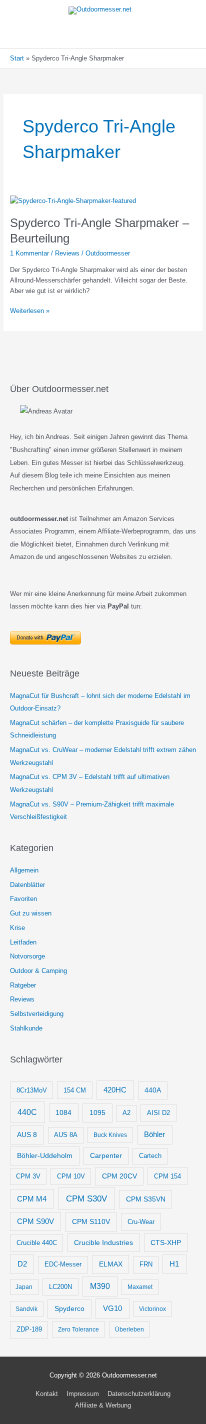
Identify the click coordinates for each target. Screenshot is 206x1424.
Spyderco (69, 1308)
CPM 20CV (119, 1176)
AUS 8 (27, 1134)
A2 (126, 1113)
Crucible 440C (36, 1242)
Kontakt (47, 1394)
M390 (100, 1286)
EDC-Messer (63, 1264)
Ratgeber (23, 985)
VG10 (112, 1308)
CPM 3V (28, 1176)
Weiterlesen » (30, 311)
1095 (98, 1112)
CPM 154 (167, 1176)
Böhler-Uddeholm (44, 1156)
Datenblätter (27, 884)
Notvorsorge (27, 956)
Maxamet (140, 1287)
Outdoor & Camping (38, 970)
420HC (115, 1090)
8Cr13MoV (31, 1090)
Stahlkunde (26, 1028)
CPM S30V (86, 1199)
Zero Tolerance (78, 1329)
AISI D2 (158, 1112)
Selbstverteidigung (37, 1014)
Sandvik (27, 1309)
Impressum (82, 1394)
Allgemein (24, 870)
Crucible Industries (103, 1242)
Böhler (154, 1134)
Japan (24, 1287)
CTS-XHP (165, 1242)
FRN (146, 1264)
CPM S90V (35, 1222)
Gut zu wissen (31, 913)
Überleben (129, 1329)
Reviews (67, 253)
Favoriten (23, 898)
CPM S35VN (146, 1199)
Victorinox (152, 1309)
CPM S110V (91, 1222)
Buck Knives (110, 1135)
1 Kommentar (29, 253)
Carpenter (106, 1156)
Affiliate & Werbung (103, 1405)
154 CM (75, 1090)
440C (27, 1112)
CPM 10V (71, 1176)
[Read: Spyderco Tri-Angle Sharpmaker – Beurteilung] (73, 200)
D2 (22, 1264)
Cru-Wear (141, 1222)
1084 (64, 1112)
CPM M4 (31, 1198)
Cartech (150, 1156)
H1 (174, 1264)
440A (152, 1090)
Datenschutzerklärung (139, 1394)
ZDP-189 (29, 1329)
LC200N (60, 1286)
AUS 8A (66, 1135)
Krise (17, 928)
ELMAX (110, 1264)
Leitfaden (23, 942)
